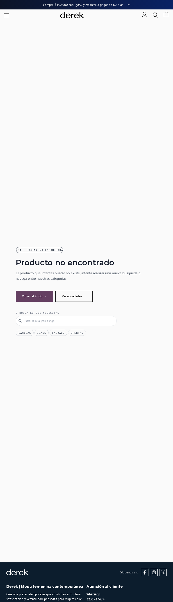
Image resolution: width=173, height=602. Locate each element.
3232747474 (95, 599)
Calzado (58, 332)
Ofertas (77, 332)
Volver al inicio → (34, 296)
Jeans (41, 332)
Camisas (24, 332)
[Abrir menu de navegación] (6, 15)
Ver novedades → (74, 296)
